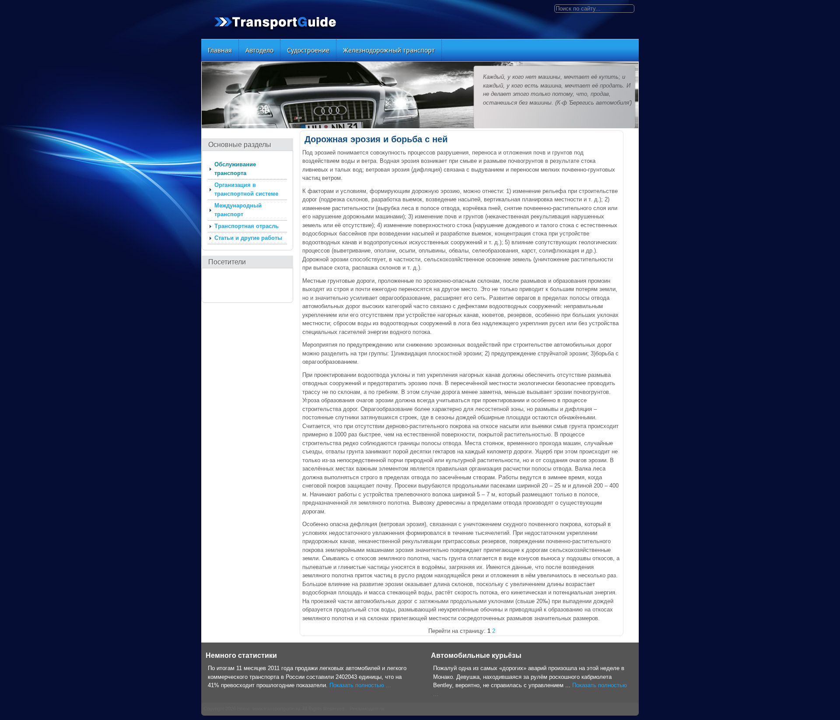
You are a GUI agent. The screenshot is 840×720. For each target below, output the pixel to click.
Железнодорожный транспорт (389, 50)
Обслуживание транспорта (235, 168)
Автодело (259, 50)
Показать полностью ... (360, 685)
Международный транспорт (238, 210)
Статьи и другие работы (248, 238)
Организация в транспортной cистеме (246, 189)
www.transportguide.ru (276, 708)
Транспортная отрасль (246, 226)
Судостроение (308, 50)
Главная (220, 50)
